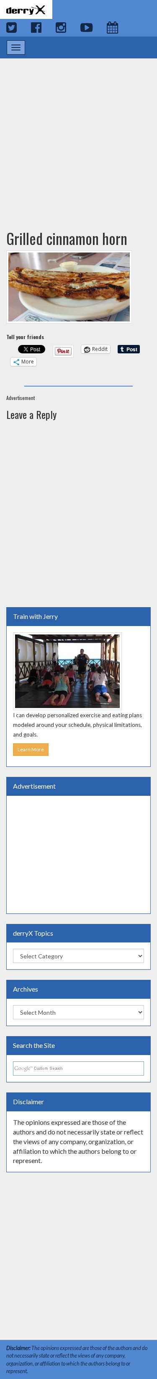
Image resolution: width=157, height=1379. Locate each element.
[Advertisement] (78, 136)
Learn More (31, 749)
